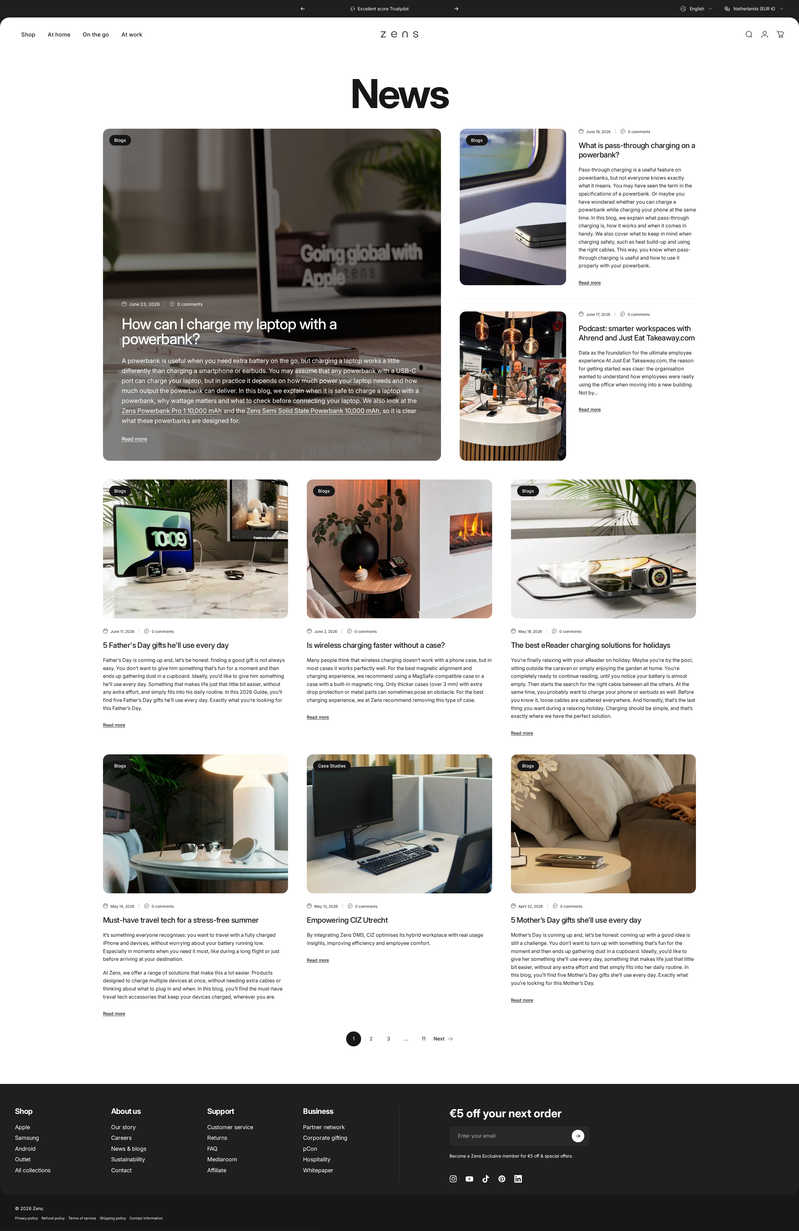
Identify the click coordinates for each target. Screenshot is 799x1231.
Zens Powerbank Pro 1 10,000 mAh (172, 410)
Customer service (230, 1127)
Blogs (120, 140)
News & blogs (128, 1148)
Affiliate (216, 1170)
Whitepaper (318, 1170)
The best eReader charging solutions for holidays (590, 645)
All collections (33, 1170)
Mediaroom (222, 1159)
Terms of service (82, 1218)
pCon (310, 1148)
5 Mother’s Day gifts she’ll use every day (576, 920)
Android (25, 1148)
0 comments (190, 304)
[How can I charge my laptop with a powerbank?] (272, 295)
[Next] (456, 8)
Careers (121, 1137)
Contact (121, 1170)
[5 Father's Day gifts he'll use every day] (195, 548)
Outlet (23, 1159)
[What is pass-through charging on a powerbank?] (513, 207)
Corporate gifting (325, 1137)
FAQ (212, 1148)
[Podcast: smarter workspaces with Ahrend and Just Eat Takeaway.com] (513, 385)
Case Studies (332, 765)
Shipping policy (113, 1218)
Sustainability (128, 1159)
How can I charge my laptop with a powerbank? (229, 331)
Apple (22, 1127)
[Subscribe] (578, 1136)
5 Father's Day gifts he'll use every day (165, 645)
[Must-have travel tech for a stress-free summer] (195, 823)
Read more (134, 439)
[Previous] (303, 8)
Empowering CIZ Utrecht (347, 920)
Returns (217, 1137)
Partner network (324, 1127)
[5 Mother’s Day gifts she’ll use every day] (603, 823)
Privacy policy (26, 1218)
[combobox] (696, 8)
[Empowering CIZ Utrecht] (399, 823)
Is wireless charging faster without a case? (376, 645)
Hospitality (317, 1159)
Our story (123, 1127)
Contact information (146, 1218)
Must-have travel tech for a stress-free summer (180, 920)
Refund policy (53, 1218)
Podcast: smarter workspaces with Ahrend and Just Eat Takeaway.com (637, 333)
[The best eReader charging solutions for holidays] (603, 548)
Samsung (27, 1137)
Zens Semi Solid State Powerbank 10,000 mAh (313, 410)
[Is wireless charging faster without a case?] (399, 548)
